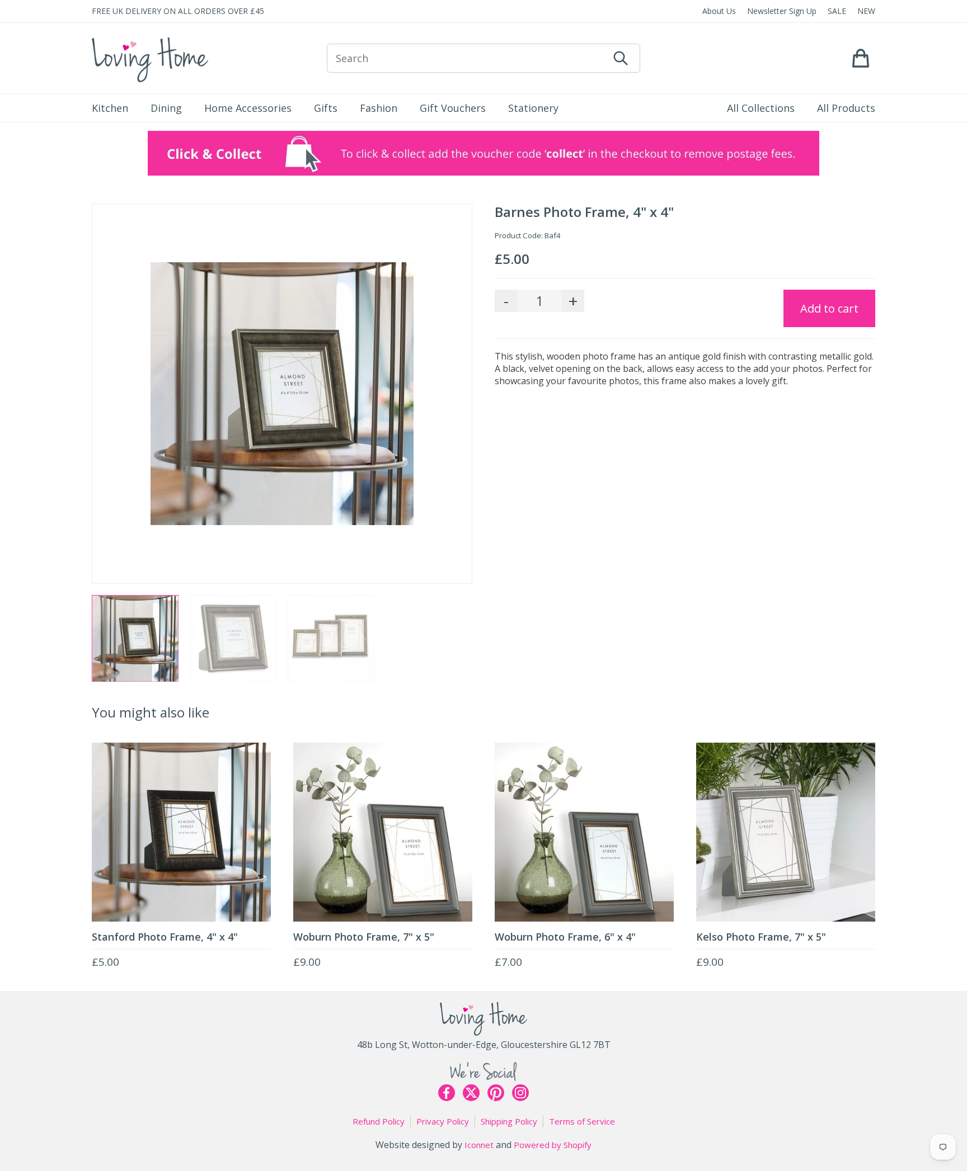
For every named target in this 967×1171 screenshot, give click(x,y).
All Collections (761, 108)
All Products (846, 108)
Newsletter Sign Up (781, 11)
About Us (719, 11)
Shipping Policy (509, 1121)
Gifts (325, 108)
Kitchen (110, 108)
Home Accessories (248, 108)
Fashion (378, 108)
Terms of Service (582, 1121)
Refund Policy (379, 1121)
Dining (166, 108)
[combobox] (467, 58)
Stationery (533, 108)
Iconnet (479, 1144)
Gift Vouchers (453, 108)
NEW (866, 11)
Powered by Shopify (553, 1144)
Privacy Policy (442, 1121)
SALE (837, 11)
